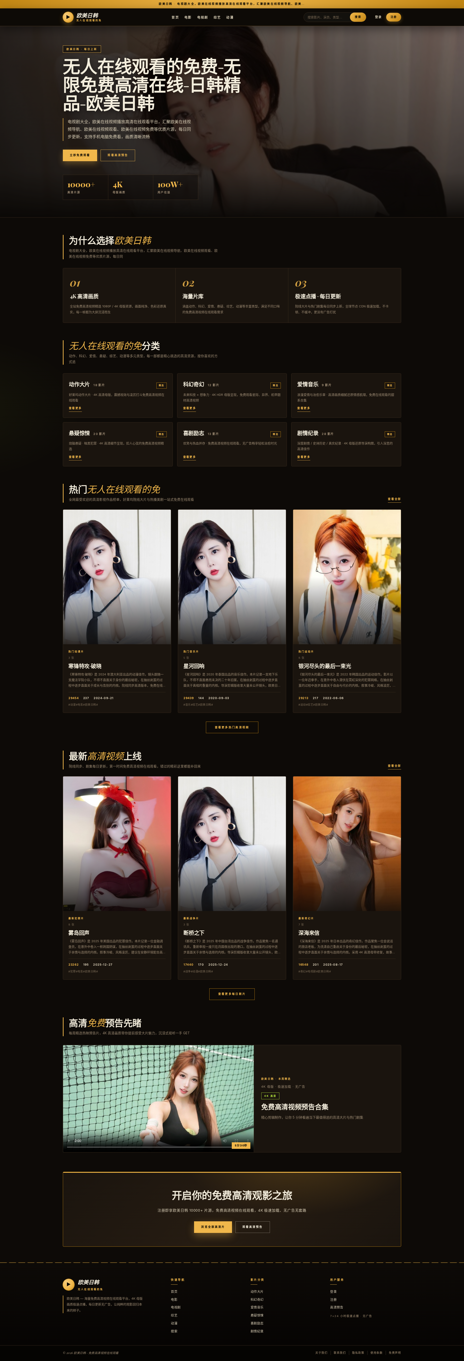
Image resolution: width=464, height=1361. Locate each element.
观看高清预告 (118, 155)
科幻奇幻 (257, 1299)
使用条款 (376, 1352)
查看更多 (75, 408)
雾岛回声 (78, 932)
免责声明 (395, 1352)
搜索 (358, 17)
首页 (175, 17)
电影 (188, 17)
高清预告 (336, 1307)
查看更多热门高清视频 (232, 727)
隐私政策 (358, 1352)
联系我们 (340, 1352)
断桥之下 (193, 932)
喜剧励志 (257, 1323)
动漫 (230, 17)
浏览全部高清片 (213, 1227)
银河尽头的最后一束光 (324, 665)
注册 (394, 17)
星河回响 (193, 665)
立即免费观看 (80, 155)
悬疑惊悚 (257, 1315)
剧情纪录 (257, 1331)
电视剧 (202, 17)
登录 (378, 17)
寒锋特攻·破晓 (84, 665)
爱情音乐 (257, 1307)
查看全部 (394, 499)
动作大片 (257, 1291)
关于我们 (321, 1352)
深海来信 (308, 932)
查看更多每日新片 (232, 994)
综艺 (217, 17)
